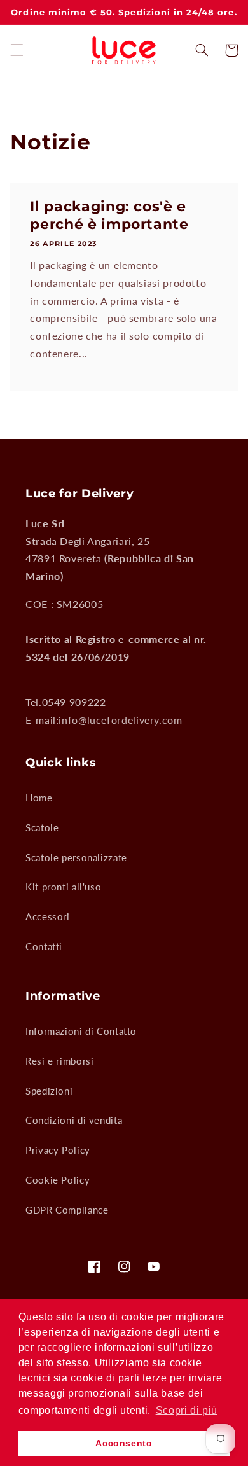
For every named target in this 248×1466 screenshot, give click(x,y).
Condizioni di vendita (73, 1120)
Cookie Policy (57, 1180)
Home (39, 797)
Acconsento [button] (123, 1443)
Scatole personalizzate (76, 857)
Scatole (42, 827)
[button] (16, 50)
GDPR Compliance (66, 1209)
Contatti (43, 946)
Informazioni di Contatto (81, 1031)
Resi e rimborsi (59, 1061)
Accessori (47, 916)
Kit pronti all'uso (63, 886)
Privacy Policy (57, 1150)
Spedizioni (48, 1090)
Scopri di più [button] (186, 1410)
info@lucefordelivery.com (120, 720)
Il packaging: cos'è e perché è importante (109, 215)
